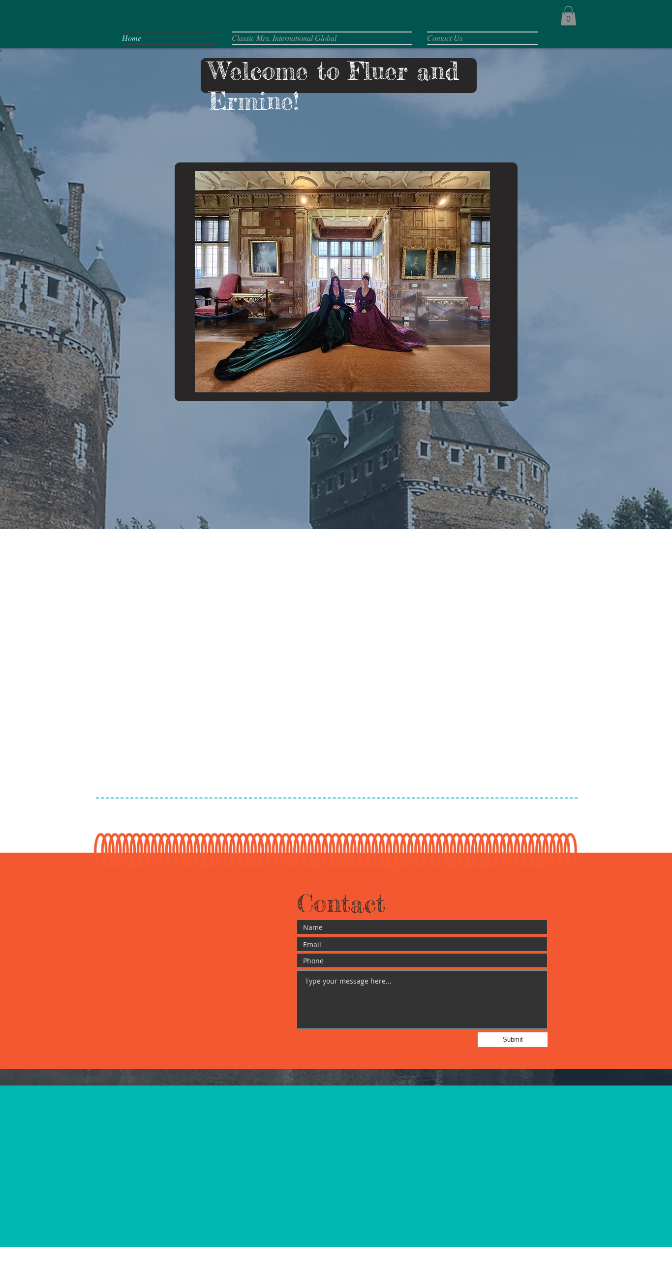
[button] (568, 15)
